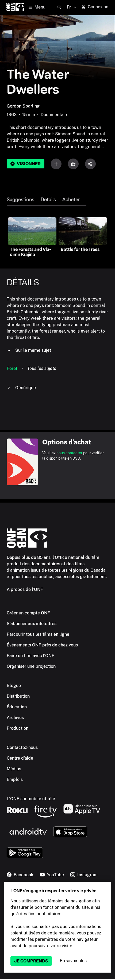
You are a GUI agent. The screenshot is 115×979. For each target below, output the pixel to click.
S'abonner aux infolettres (31, 623)
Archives (15, 717)
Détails (48, 200)
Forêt (12, 368)
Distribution (18, 696)
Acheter (71, 200)
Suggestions (20, 200)
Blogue (14, 685)
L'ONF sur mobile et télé (31, 798)
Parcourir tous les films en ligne (38, 634)
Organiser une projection (31, 666)
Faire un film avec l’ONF (30, 655)
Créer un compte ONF (28, 612)
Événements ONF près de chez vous (42, 645)
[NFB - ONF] (15, 7)
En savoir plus (73, 960)
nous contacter (69, 453)
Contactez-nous (22, 747)
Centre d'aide (20, 758)
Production (17, 728)
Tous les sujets (41, 368)
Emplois (15, 779)
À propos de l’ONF (25, 589)
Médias (14, 768)
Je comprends (31, 961)
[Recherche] (59, 7)
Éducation (17, 706)
